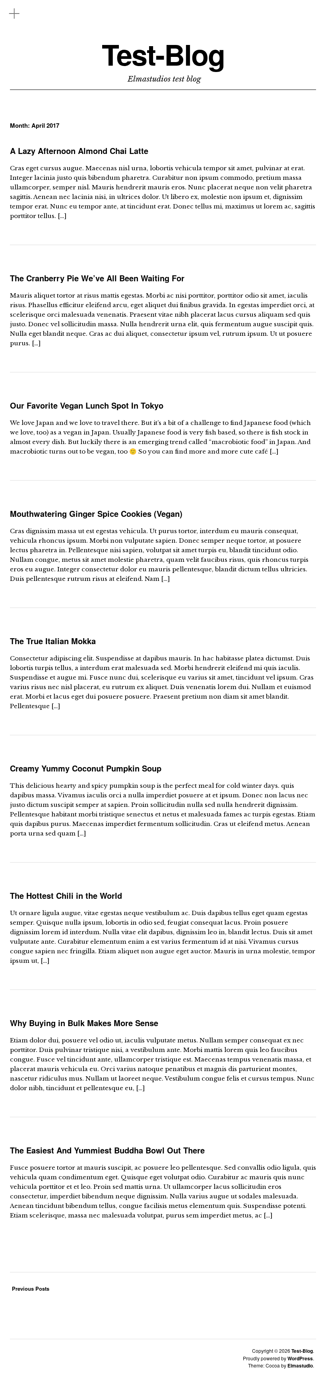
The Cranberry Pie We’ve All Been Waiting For (97, 278)
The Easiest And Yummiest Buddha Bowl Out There (107, 1150)
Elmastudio (300, 1365)
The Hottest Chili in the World (66, 895)
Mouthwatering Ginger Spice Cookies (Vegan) (96, 513)
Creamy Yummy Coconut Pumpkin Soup (85, 768)
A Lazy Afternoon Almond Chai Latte (79, 150)
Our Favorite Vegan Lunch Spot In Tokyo (86, 405)
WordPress (300, 1358)
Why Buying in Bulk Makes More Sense (84, 1023)
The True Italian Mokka (53, 641)
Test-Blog (163, 54)
